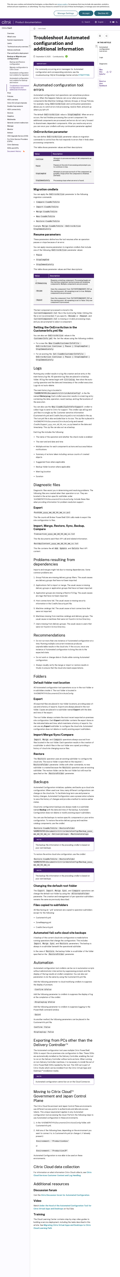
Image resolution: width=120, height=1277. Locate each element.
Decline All (103, 13)
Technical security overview (17, 47)
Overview (10, 33)
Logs (101, 57)
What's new (11, 37)
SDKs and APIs (13, 148)
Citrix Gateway (13, 145)
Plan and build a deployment (17, 53)
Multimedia (11, 119)
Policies (10, 96)
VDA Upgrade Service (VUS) (17, 136)
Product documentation (28, 22)
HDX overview (12, 100)
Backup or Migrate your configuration (16, 58)
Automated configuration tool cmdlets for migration (19, 74)
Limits (9, 43)
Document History (14, 151)
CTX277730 (83, 75)
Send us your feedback (103, 83)
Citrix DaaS (42, 28)
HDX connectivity (14, 109)
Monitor (10, 129)
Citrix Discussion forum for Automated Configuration (65, 1195)
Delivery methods (13, 50)
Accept (86, 13)
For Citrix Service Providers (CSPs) (17, 140)
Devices (10, 113)
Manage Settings (66, 13)
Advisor (10, 133)
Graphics (10, 116)
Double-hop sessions (15, 106)
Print (9, 93)
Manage (10, 126)
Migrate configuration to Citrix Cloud (19, 68)
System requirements (15, 40)
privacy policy (62, 4)
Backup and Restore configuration (17, 63)
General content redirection (17, 123)
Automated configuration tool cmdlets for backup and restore (19, 80)
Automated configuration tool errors (104, 49)
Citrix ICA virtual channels (17, 103)
